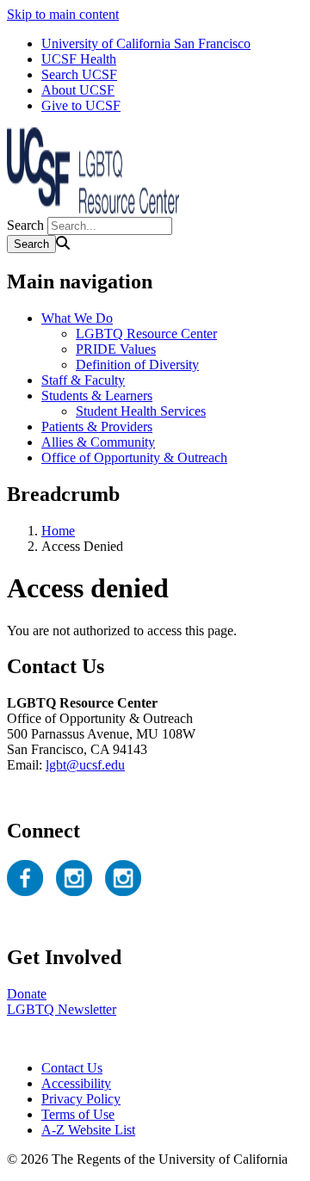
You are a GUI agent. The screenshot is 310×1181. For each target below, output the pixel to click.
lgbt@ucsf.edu (85, 764)
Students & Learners (96, 395)
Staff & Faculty (83, 380)
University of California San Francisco (146, 43)
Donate (26, 993)
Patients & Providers (96, 426)
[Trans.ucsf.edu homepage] (93, 208)
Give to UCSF (81, 105)
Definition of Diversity (137, 364)
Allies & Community (98, 442)
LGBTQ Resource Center (146, 333)
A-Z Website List (88, 1129)
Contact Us (71, 1067)
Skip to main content (63, 14)
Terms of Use (78, 1114)
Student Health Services (141, 411)
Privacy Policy (81, 1098)
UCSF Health (78, 59)
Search (25, 225)
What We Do (77, 318)
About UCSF (78, 90)
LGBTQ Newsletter (61, 1009)
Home (58, 530)
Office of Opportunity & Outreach (134, 457)
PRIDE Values (116, 349)
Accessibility (76, 1083)
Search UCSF (79, 74)
